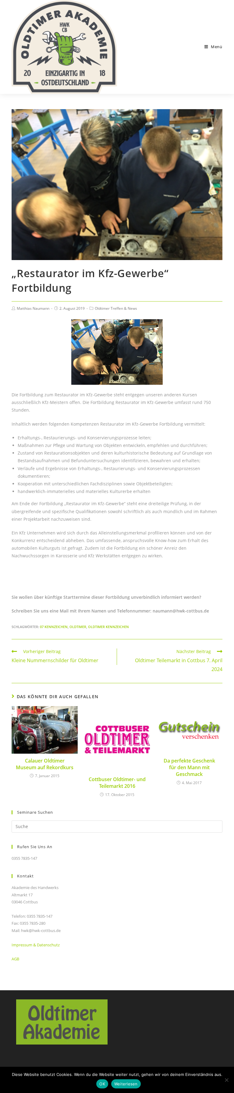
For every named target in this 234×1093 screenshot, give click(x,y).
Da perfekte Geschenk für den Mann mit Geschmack (189, 767)
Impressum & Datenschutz (36, 945)
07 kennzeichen (54, 626)
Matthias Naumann (33, 308)
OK (102, 1083)
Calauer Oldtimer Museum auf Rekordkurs (44, 764)
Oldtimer (77, 626)
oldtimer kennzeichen (108, 626)
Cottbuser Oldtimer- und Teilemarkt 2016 (117, 782)
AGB (15, 959)
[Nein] (226, 1080)
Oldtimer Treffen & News (116, 308)
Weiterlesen (126, 1083)
